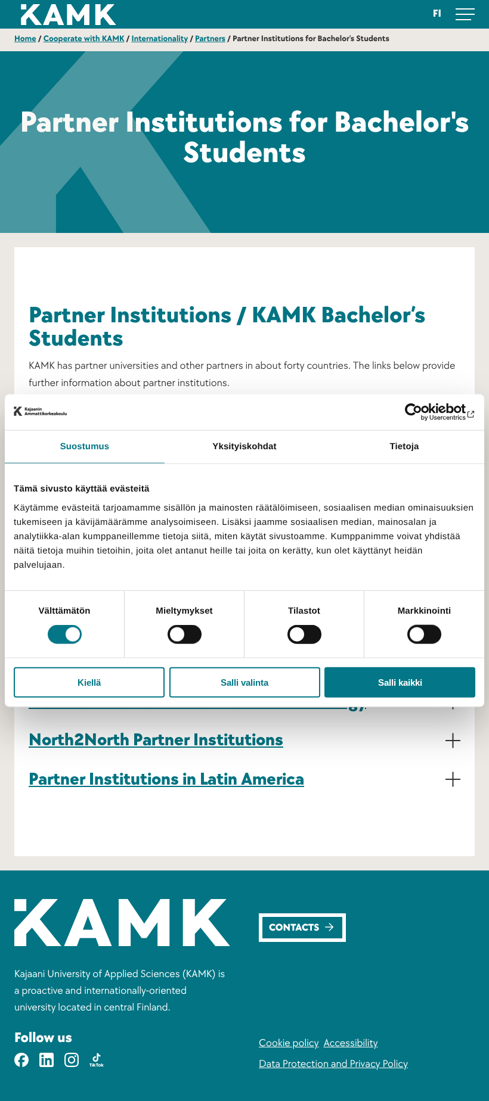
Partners (210, 39)
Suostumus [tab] (85, 446)
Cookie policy (288, 1043)
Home (25, 39)
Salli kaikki (400, 682)
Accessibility (350, 1043)
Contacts (294, 928)
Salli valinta (244, 682)
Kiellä (89, 682)
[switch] (185, 634)
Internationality (159, 39)
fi (437, 14)
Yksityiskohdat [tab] (244, 446)
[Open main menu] (465, 14)
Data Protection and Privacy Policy (333, 1064)
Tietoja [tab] (404, 446)
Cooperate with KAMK (84, 39)
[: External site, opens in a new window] (423, 412)
